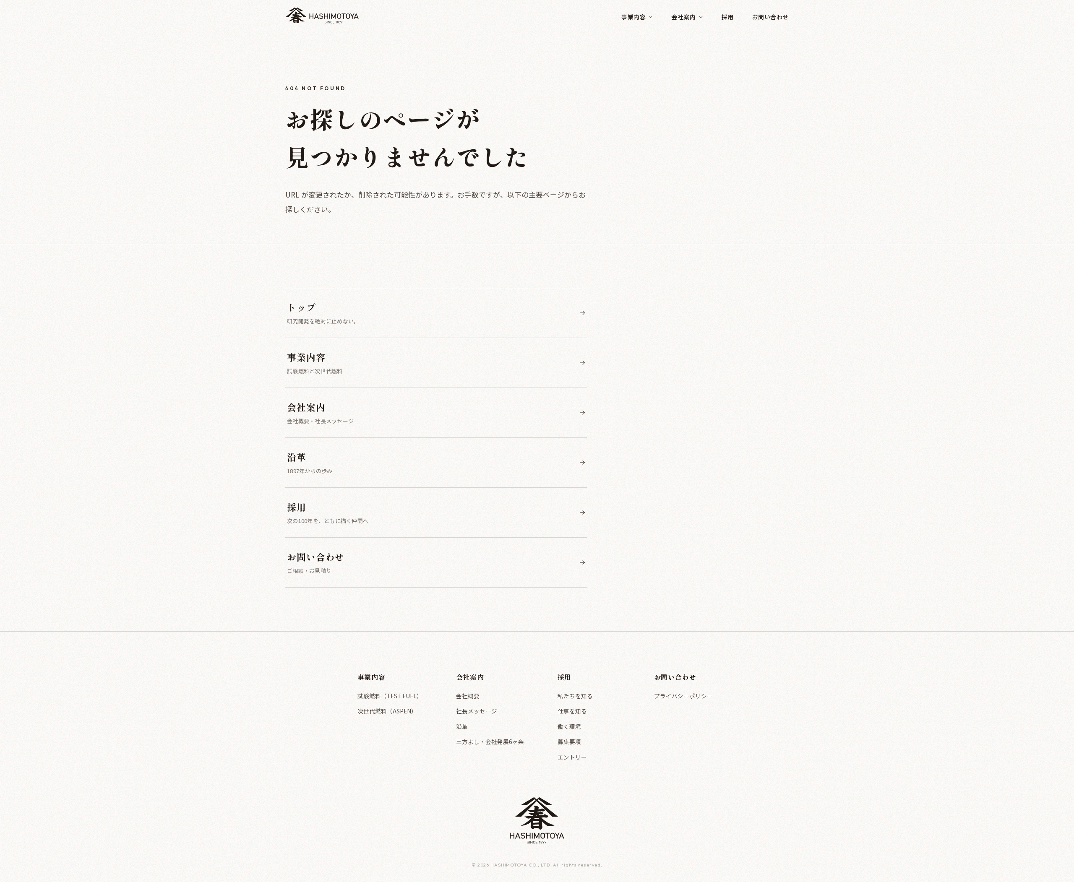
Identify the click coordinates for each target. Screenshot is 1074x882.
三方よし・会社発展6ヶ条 (490, 741)
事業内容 (633, 17)
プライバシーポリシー (683, 696)
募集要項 (569, 741)
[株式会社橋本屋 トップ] (322, 17)
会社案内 (683, 17)
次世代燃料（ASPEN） (387, 711)
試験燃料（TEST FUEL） (389, 696)
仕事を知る (572, 711)
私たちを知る (575, 696)
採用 (728, 17)
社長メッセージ (476, 711)
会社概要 (468, 696)
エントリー (572, 757)
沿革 (462, 726)
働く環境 (569, 726)
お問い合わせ (770, 17)
